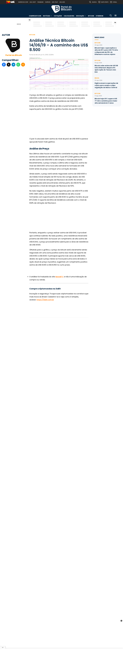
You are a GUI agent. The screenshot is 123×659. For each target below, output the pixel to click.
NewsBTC (59, 276)
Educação (80, 16)
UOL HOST (33, 2)
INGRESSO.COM (23, 2)
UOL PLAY (55, 2)
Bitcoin (91, 16)
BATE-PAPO (104, 2)
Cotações (58, 16)
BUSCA (94, 2)
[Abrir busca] (110, 15)
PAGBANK (40, 2)
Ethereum (99, 16)
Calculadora (69, 16)
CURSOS (47, 2)
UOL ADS (62, 2)
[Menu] (115, 15)
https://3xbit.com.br (45, 300)
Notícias (46, 16)
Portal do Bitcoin (61, 9)
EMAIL (115, 2)
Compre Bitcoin (35, 16)
